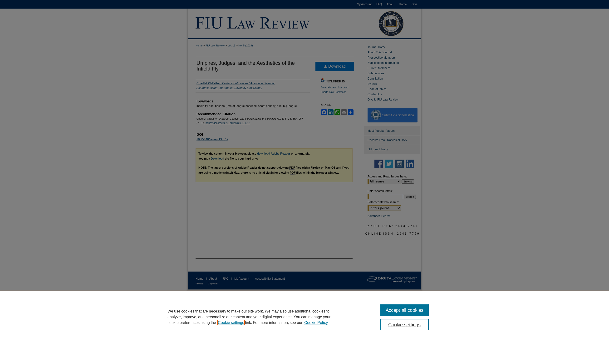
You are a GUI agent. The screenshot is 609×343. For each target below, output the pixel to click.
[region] (304, 317)
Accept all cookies (404, 310)
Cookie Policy (316, 323)
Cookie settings (231, 323)
